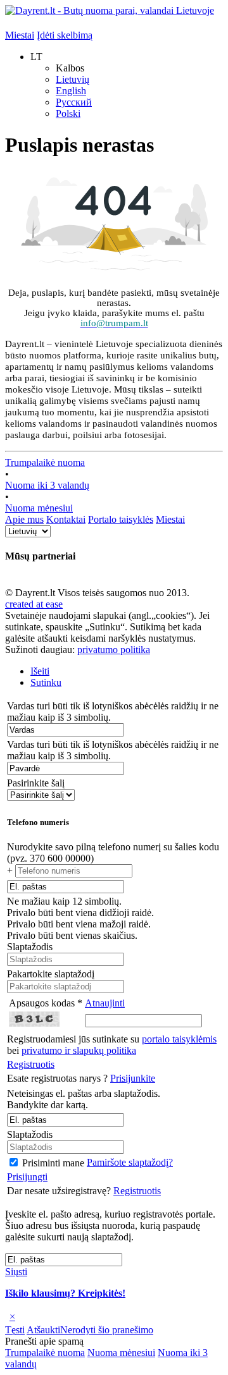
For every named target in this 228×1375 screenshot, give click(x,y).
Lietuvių (72, 79)
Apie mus (24, 519)
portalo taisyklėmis (179, 1039)
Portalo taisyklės (120, 519)
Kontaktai (66, 519)
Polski (68, 113)
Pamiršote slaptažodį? (130, 1162)
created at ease (34, 604)
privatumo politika (113, 649)
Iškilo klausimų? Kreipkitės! (65, 1293)
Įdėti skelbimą (64, 35)
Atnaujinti (105, 1003)
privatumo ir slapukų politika (79, 1050)
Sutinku (45, 682)
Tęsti (15, 1329)
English (71, 90)
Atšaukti (43, 1329)
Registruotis (30, 1064)
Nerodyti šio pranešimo (106, 1329)
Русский (74, 102)
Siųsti (16, 1271)
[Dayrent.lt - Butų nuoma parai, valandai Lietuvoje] (109, 10)
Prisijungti (27, 1176)
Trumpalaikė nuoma (45, 462)
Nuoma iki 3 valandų (47, 485)
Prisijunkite (132, 1078)
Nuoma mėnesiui (39, 508)
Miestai (19, 35)
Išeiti (39, 671)
